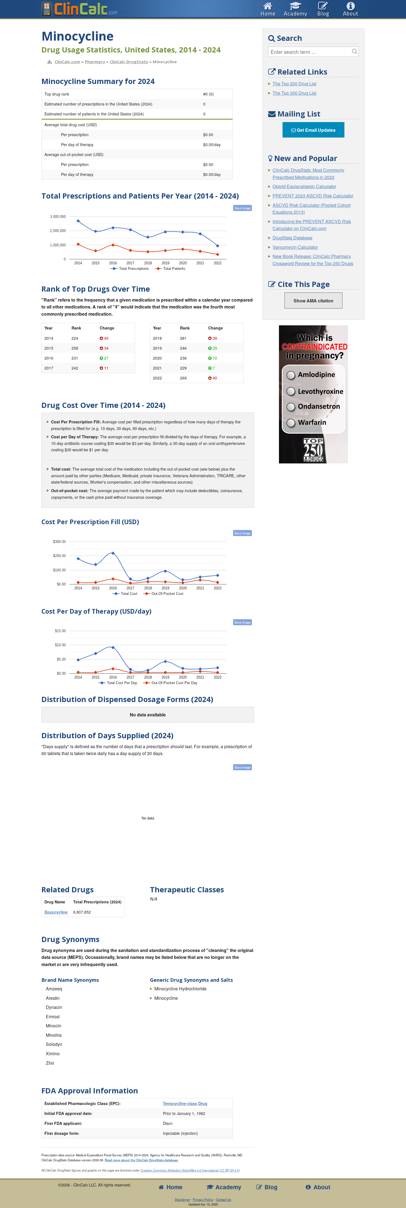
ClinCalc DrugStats (129, 61)
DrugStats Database (292, 237)
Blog (270, 1187)
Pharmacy (95, 61)
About (321, 1187)
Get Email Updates (316, 130)
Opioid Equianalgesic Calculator (304, 186)
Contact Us (223, 1199)
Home (174, 1187)
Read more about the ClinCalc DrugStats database (141, 1160)
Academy (227, 1187)
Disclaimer (182, 1199)
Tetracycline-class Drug (185, 1103)
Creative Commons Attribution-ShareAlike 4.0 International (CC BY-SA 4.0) (190, 1170)
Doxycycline (56, 912)
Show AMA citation (313, 300)
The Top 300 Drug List (294, 93)
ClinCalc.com (67, 61)
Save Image (242, 208)
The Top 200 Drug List (294, 83)
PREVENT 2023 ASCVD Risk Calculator (313, 195)
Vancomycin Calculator (295, 247)
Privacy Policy (203, 1199)
